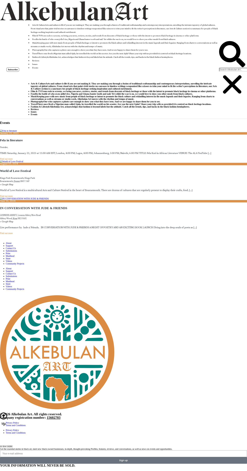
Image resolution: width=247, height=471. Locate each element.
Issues (34, 64)
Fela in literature (11, 140)
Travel (112, 54)
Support (9, 245)
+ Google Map (6, 185)
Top (3, 423)
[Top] (3, 416)
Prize (8, 253)
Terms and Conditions (16, 425)
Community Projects (15, 263)
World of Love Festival (15, 171)
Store (8, 258)
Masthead (10, 256)
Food (104, 39)
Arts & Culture (124, 28)
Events (35, 68)
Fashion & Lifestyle (102, 57)
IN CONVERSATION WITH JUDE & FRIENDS (33, 208)
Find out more (6, 159)
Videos (9, 261)
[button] (232, 54)
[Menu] (29, 74)
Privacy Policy (12, 423)
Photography (90, 50)
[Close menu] (26, 79)
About (8, 243)
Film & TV (115, 36)
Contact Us (11, 248)
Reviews (35, 61)
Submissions (11, 251)
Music (122, 97)
